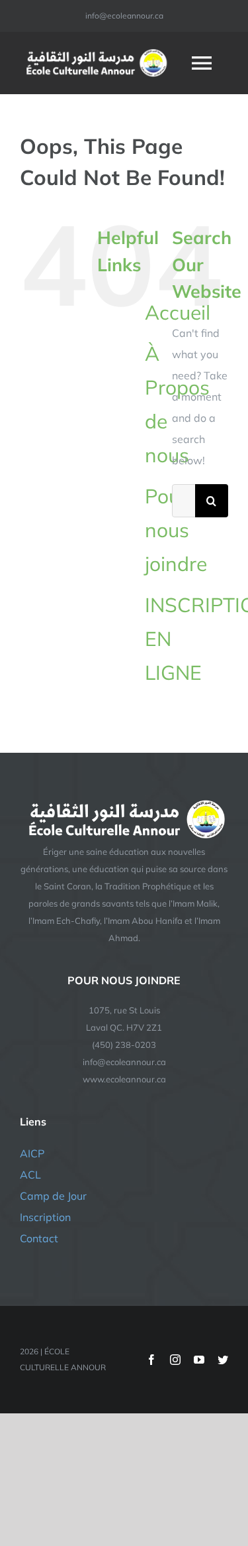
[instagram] (175, 1359)
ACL (30, 1174)
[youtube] (199, 1359)
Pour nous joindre (176, 529)
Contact (39, 1238)
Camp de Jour (53, 1195)
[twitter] (223, 1359)
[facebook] (151, 1359)
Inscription (45, 1217)
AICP (32, 1153)
